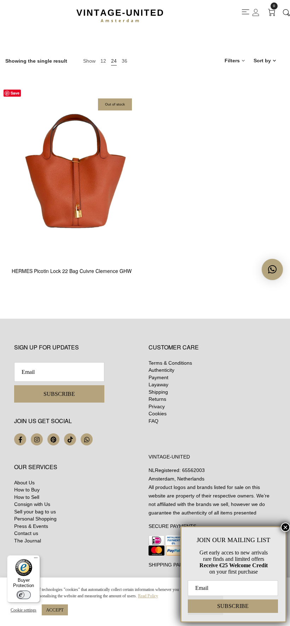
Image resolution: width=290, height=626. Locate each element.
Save (15, 93)
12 (103, 61)
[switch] (24, 595)
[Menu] (35, 559)
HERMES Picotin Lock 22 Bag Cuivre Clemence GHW (72, 270)
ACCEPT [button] (55, 610)
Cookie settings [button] (23, 610)
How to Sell (26, 497)
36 (124, 61)
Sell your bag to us (35, 511)
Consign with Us (32, 504)
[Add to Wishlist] (138, 227)
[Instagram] (37, 439)
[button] (272, 269)
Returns (157, 399)
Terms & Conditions (170, 363)
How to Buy (27, 490)
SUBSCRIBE (59, 394)
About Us (24, 482)
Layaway (158, 384)
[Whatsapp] (87, 439)
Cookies (158, 413)
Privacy (157, 406)
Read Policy (148, 595)
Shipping (158, 392)
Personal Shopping (35, 519)
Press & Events (31, 526)
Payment (158, 377)
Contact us (26, 533)
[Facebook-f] (20, 439)
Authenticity (161, 370)
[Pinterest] (53, 439)
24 (114, 61)
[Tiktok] (70, 439)
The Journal (27, 541)
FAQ (153, 421)
